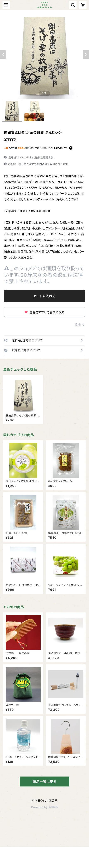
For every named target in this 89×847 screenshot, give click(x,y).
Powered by (40, 807)
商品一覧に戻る (44, 782)
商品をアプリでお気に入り (46, 312)
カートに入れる (44, 296)
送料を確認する (44, 157)
